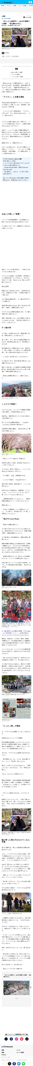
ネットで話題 (23, 5)
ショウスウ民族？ (16, 74)
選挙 (3, 56)
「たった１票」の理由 (17, 76)
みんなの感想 (28, 17)
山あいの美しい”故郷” (17, 72)
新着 (2, 5)
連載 (15, 5)
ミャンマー (8, 56)
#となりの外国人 (7, 18)
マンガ (9, 5)
